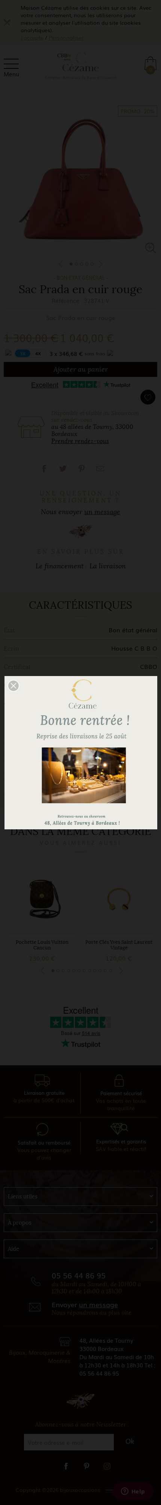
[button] (13, 686)
